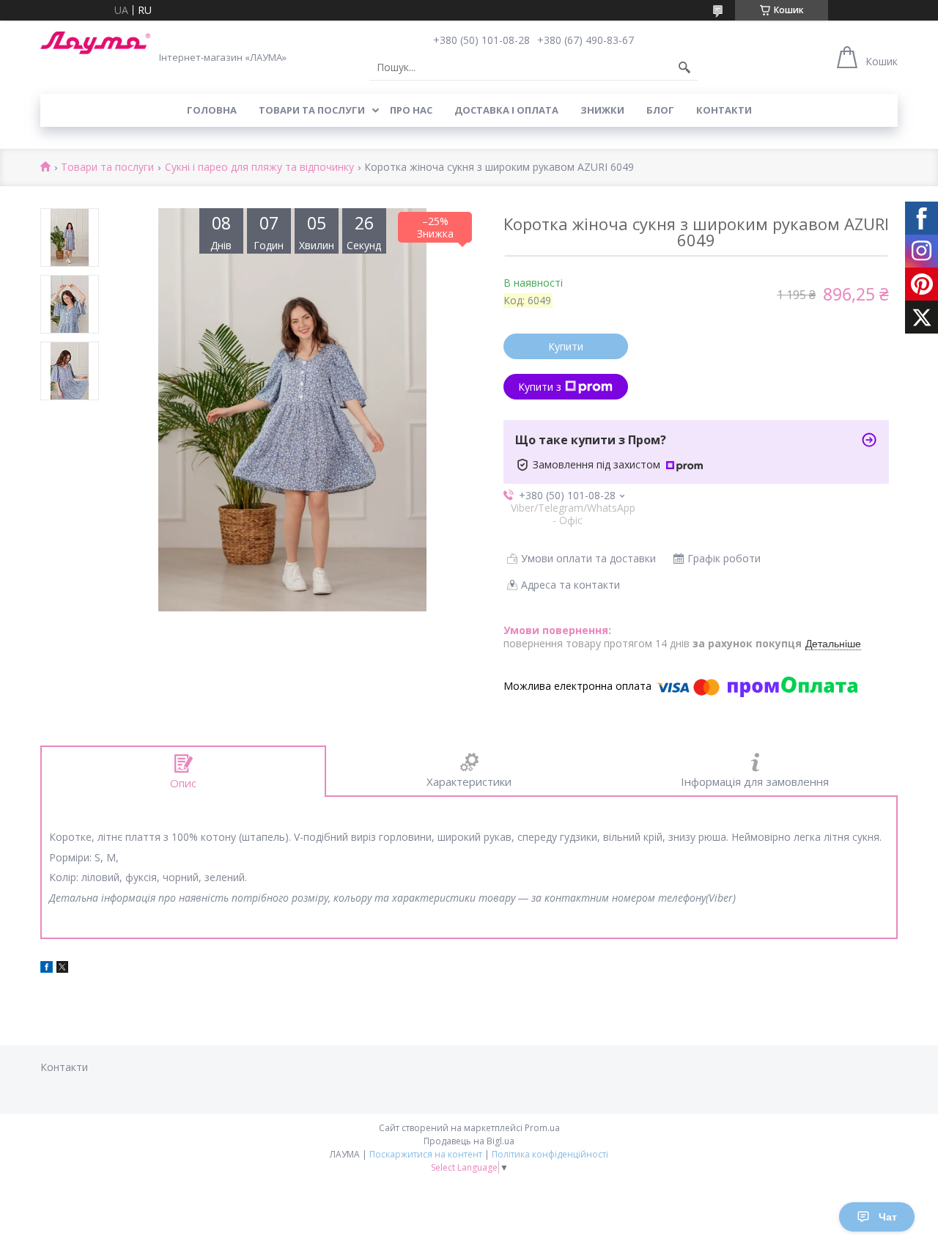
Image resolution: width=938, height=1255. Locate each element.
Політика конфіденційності (550, 1154)
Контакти (724, 110)
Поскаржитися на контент (425, 1154)
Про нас (411, 110)
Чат (888, 1217)
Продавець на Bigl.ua (469, 1141)
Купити (565, 346)
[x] (62, 969)
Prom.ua (542, 1128)
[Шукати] (684, 67)
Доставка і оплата (506, 110)
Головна (212, 110)
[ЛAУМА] (95, 43)
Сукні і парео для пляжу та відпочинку (259, 167)
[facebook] (46, 969)
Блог (660, 110)
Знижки (602, 110)
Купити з (539, 387)
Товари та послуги (312, 110)
